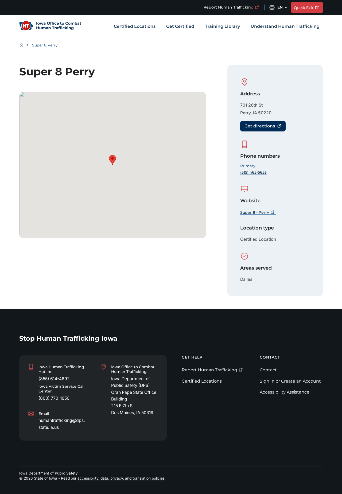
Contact (268, 369)
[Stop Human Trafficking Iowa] (50, 26)
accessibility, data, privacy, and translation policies (121, 478)
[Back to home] (23, 45)
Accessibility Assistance (284, 392)
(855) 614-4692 (54, 378)
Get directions (259, 126)
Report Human (229, 7)
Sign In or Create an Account (290, 381)
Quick (303, 7)
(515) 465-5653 (253, 172)
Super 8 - (254, 212)
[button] (112, 160)
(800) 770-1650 (53, 398)
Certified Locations (202, 381)
